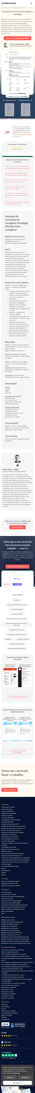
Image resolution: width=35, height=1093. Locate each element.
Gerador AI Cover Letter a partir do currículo (14, 862)
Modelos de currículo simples (10, 930)
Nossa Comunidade (7, 911)
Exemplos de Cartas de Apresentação (13, 896)
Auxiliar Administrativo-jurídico (17, 604)
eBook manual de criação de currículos (13, 907)
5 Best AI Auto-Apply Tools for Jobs (12, 968)
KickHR (3, 872)
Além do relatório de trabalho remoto (12, 909)
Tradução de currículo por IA (10, 824)
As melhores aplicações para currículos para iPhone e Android (17, 972)
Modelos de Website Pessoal (10, 924)
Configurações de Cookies (9, 1013)
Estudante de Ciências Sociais (16, 618)
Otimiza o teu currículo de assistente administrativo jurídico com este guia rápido (16, 195)
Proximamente (5, 870)
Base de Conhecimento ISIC (10, 952)
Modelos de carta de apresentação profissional (15, 943)
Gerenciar (25, 1077)
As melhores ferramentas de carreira (12, 977)
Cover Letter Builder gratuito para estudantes (15, 860)
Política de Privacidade (8, 1011)
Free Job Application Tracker (10, 866)
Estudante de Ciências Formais (17, 634)
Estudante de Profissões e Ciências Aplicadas (17, 624)
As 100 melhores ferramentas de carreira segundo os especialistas (16, 980)
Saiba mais (16, 1073)
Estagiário (8, 639)
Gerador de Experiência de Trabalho (12, 832)
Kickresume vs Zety (7, 989)
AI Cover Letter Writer (8, 817)
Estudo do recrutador (7, 998)
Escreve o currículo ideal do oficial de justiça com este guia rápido (17, 181)
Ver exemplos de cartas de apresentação (17, 751)
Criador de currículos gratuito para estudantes (15, 858)
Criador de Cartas (6, 809)
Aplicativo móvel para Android (10, 885)
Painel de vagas (6, 864)
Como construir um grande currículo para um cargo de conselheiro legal (16, 174)
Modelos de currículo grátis (9, 928)
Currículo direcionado (8, 841)
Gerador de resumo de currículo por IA (13, 828)
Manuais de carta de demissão (10, 903)
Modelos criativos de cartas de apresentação (15, 939)
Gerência (17, 600)
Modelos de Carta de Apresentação (12, 922)
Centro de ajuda (6, 892)
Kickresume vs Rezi (7, 991)
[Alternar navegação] (31, 3)
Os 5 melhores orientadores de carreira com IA (15, 966)
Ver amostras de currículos (17, 697)
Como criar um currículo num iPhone (12, 950)
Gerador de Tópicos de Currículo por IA (13, 826)
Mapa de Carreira (6, 851)
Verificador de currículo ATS (10, 837)
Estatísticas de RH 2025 (8, 987)
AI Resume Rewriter (7, 822)
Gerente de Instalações (17, 644)
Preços (3, 874)
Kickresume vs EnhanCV (8, 994)
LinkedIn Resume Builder (9, 813)
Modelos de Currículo (8, 920)
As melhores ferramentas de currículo (13, 975)
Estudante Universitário (17, 630)
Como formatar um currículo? (10, 985)
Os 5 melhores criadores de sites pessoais (14, 964)
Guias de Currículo (7, 898)
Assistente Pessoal (17, 609)
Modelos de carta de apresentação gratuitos (15, 937)
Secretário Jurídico (23, 639)
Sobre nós (4, 1004)
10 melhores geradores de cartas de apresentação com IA (16, 959)
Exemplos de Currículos (8, 894)
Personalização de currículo (9, 839)
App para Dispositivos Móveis (10, 881)
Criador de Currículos (8, 807)
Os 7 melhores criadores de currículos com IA (15, 956)
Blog (2, 913)
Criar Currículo (9, 790)
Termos (3, 1009)
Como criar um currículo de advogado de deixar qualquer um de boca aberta (17, 167)
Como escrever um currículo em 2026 (13, 983)
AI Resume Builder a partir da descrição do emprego (14, 844)
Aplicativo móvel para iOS (9, 883)
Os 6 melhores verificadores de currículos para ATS (17, 962)
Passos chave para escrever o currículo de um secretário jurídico (17, 203)
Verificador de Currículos (9, 834)
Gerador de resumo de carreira (10, 830)
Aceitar (18, 1083)
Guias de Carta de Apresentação (11, 900)
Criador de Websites (7, 811)
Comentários (5, 1019)
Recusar (10, 1077)
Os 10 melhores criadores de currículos (13, 954)
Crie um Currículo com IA (17, 566)
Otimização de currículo (8, 847)
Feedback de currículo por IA (10, 849)
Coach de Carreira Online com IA (11, 855)
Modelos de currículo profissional (11, 932)
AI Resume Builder (7, 815)
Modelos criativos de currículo (10, 935)
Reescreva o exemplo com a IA (17, 38)
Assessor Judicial (17, 614)
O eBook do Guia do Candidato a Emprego (14, 905)
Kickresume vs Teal (7, 996)
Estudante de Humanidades (16, 648)
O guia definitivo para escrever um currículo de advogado (16, 187)
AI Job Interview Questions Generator (12, 853)
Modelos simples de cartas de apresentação (15, 941)
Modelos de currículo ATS (9, 926)
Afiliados (4, 1017)
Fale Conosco (5, 1006)
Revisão (3, 868)
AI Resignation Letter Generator (11, 820)
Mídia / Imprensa (6, 1015)
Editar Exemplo (17, 527)
